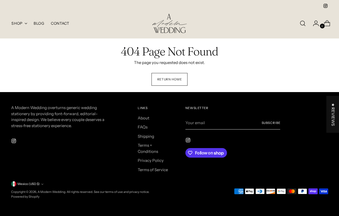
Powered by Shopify (25, 196)
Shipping (146, 136)
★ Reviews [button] (333, 114)
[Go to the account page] (314, 23)
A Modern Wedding (51, 192)
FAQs (143, 126)
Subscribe (271, 123)
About (143, 117)
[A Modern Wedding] (169, 23)
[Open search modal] (302, 23)
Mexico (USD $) (28, 184)
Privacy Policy (151, 160)
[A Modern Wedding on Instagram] (325, 5)
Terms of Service (153, 169)
